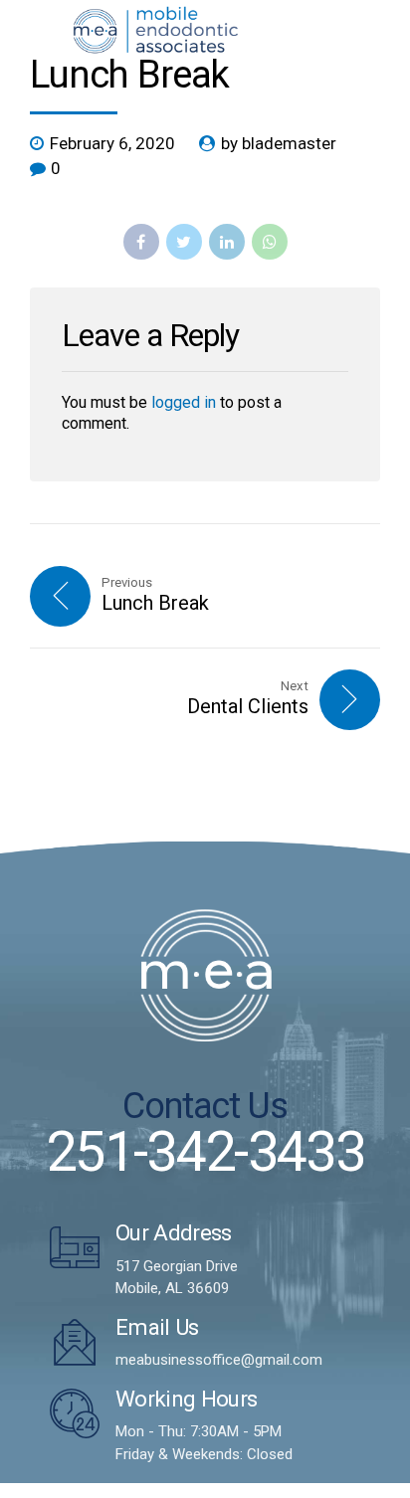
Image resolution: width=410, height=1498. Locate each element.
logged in (183, 402)
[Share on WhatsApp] (270, 242)
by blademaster (278, 143)
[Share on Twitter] (184, 242)
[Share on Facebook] (141, 242)
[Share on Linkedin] (227, 242)
